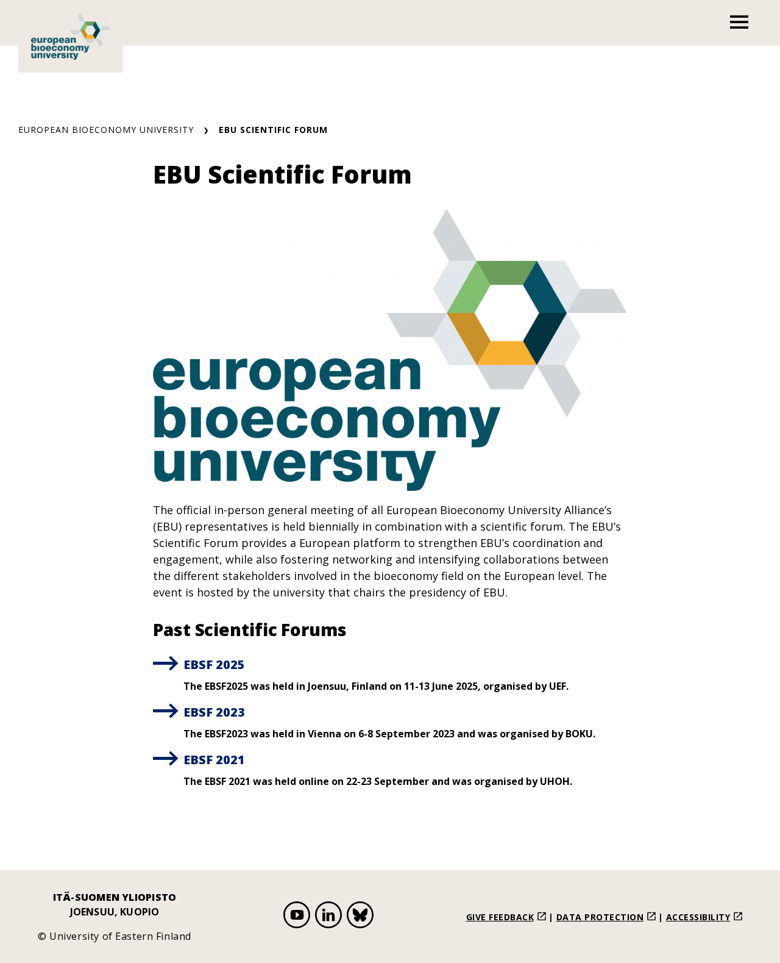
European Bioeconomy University (106, 129)
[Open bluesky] (360, 917)
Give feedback (500, 917)
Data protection (600, 917)
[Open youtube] (296, 917)
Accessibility (698, 917)
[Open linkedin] (328, 917)
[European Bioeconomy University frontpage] (70, 36)
